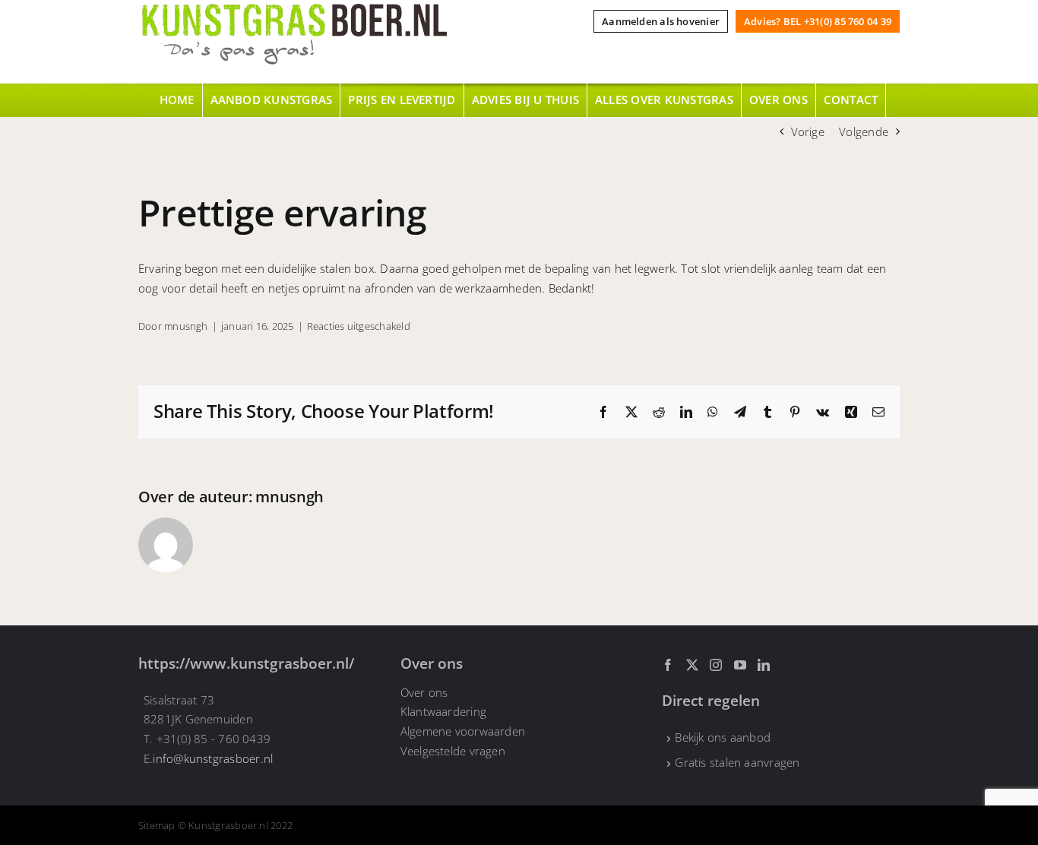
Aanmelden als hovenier (661, 21)
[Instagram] (716, 665)
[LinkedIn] (764, 665)
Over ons (424, 692)
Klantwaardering (443, 711)
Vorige (807, 131)
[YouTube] (740, 665)
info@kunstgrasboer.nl (213, 758)
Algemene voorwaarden (463, 731)
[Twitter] (692, 665)
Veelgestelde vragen (452, 750)
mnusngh (186, 326)
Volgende (863, 131)
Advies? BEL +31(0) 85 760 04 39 (817, 21)
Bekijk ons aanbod (723, 737)
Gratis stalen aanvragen (737, 762)
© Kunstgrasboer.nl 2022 (235, 825)
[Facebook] (668, 665)
